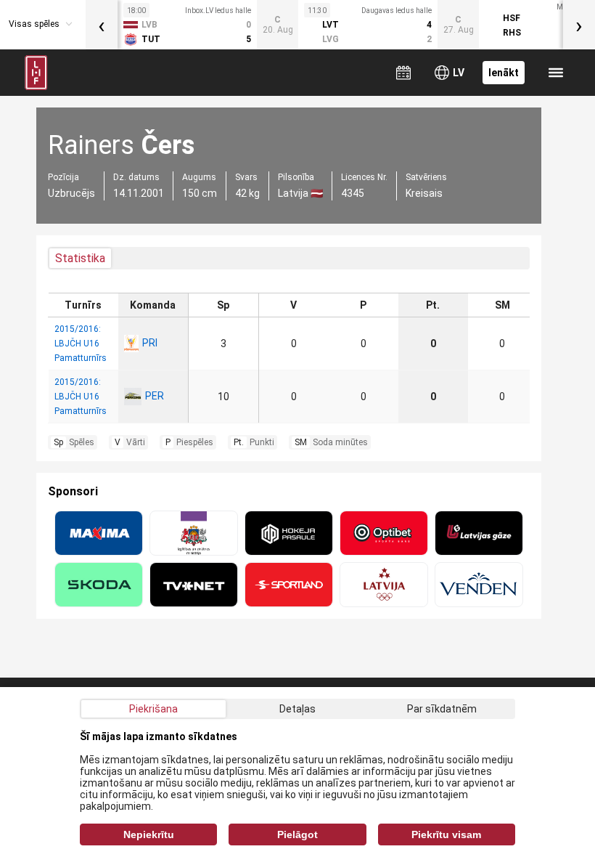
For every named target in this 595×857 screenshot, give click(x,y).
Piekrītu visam (446, 834)
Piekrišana (153, 709)
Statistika (80, 258)
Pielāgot (297, 834)
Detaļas (297, 709)
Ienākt (503, 72)
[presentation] (102, 24)
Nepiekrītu (148, 834)
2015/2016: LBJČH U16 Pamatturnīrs (80, 343)
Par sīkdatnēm (442, 709)
